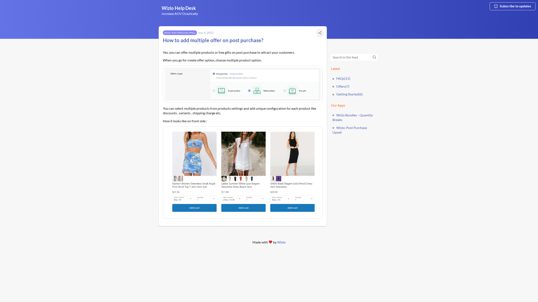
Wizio (281, 242)
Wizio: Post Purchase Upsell (349, 130)
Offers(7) (342, 86)
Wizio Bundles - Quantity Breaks (352, 117)
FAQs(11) (343, 78)
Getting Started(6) (349, 94)
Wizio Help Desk (179, 8)
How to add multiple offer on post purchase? (213, 40)
